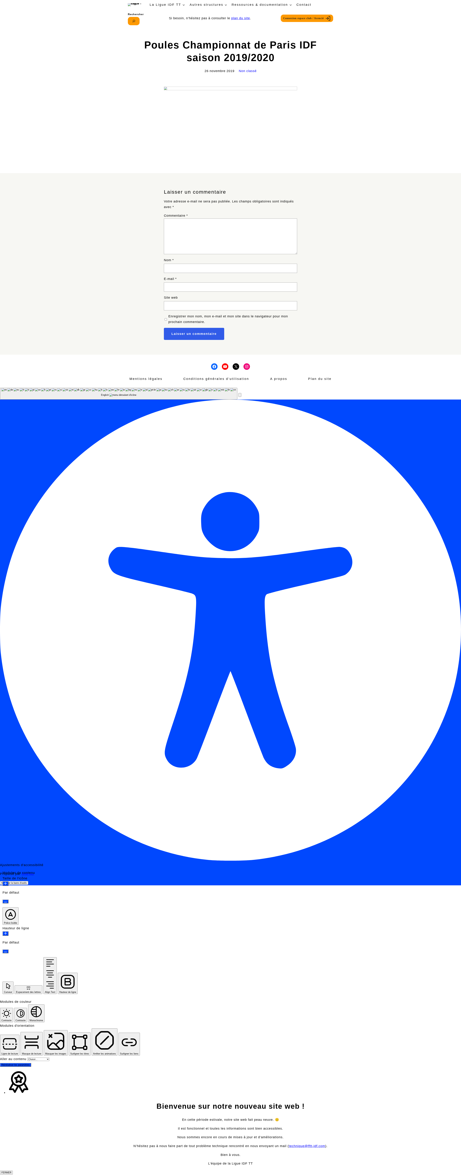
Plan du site (320, 379)
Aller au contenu (13, 1059)
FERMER (6, 1172)
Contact (303, 4)
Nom (169, 260)
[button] (239, 395)
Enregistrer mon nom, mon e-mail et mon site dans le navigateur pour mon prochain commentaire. (228, 319)
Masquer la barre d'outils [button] (14, 883)
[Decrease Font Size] (5, 901)
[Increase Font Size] (5, 883)
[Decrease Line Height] (5, 951)
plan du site (240, 18)
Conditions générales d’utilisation (216, 379)
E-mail (170, 279)
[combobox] (118, 394)
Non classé (248, 71)
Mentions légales (145, 379)
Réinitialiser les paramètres (15, 1064)
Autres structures (206, 4)
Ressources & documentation (260, 4)
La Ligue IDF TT (165, 4)
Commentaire (176, 215)
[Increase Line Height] (5, 933)
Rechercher (136, 14)
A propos (278, 379)
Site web (171, 297)
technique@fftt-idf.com (307, 1146)
